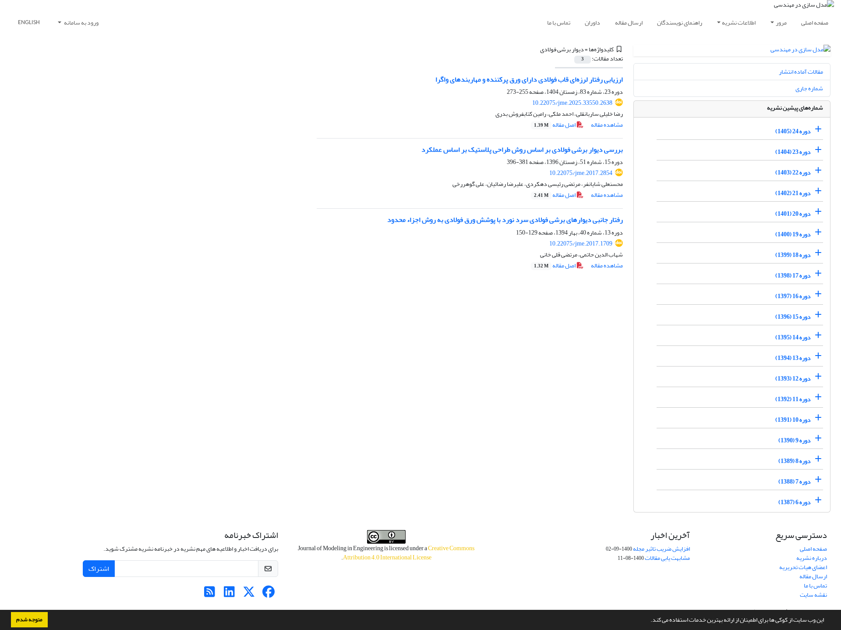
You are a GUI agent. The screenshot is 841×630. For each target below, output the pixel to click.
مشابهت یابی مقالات (667, 558)
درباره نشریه (811, 558)
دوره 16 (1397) (793, 296)
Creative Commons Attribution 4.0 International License (409, 552)
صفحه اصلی (814, 22)
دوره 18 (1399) (793, 255)
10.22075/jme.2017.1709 (580, 243)
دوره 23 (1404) (793, 152)
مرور (781, 22)
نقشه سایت (813, 595)
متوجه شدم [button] (29, 619)
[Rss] (209, 594)
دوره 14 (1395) (793, 337)
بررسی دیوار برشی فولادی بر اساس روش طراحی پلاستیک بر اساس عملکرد (522, 149)
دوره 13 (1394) (793, 358)
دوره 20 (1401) (793, 214)
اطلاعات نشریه (739, 22)
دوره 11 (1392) (793, 399)
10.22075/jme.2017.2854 (580, 173)
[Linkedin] (229, 594)
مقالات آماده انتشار (801, 72)
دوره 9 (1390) (794, 440)
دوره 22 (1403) (793, 172)
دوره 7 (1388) (794, 482)
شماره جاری (809, 88)
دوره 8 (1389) (794, 461)
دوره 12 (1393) (793, 378)
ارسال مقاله (629, 22)
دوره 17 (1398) (793, 275)
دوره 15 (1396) (793, 317)
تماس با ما (558, 22)
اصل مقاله (555, 125)
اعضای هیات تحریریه (803, 567)
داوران (592, 22)
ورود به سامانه (81, 22)
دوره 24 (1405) (793, 131)
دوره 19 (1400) (793, 234)
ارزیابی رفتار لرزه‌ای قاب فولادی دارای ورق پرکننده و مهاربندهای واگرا (529, 79)
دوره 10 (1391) (793, 420)
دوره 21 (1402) (793, 193)
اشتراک (98, 568)
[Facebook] (268, 594)
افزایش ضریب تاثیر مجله (661, 549)
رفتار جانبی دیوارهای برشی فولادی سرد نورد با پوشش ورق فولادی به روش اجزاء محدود (505, 219)
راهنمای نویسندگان (679, 22)
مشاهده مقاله (607, 125)
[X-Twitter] (249, 594)
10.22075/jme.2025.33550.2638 (572, 103)
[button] (648, 620)
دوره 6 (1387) (794, 502)
